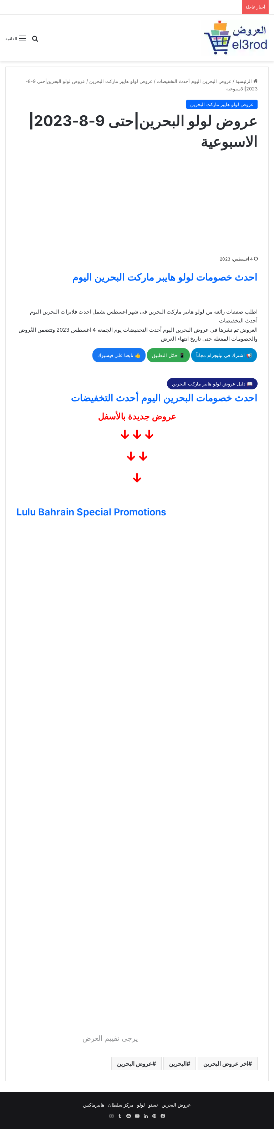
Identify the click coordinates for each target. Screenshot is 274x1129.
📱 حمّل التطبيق (168, 355)
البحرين (178, 1063)
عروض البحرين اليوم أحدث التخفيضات (194, 81)
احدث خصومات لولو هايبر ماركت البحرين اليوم (165, 277)
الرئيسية (244, 81)
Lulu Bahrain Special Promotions (91, 512)
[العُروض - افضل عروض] (235, 38)
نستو (153, 1105)
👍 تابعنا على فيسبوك (119, 355)
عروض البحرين (134, 1063)
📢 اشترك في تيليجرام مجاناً (224, 355)
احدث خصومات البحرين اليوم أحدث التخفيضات (164, 398)
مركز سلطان (120, 1105)
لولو (141, 1105)
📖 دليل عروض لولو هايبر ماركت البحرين (212, 384)
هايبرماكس (94, 1105)
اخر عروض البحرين (225, 1063)
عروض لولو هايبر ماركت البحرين (121, 81)
